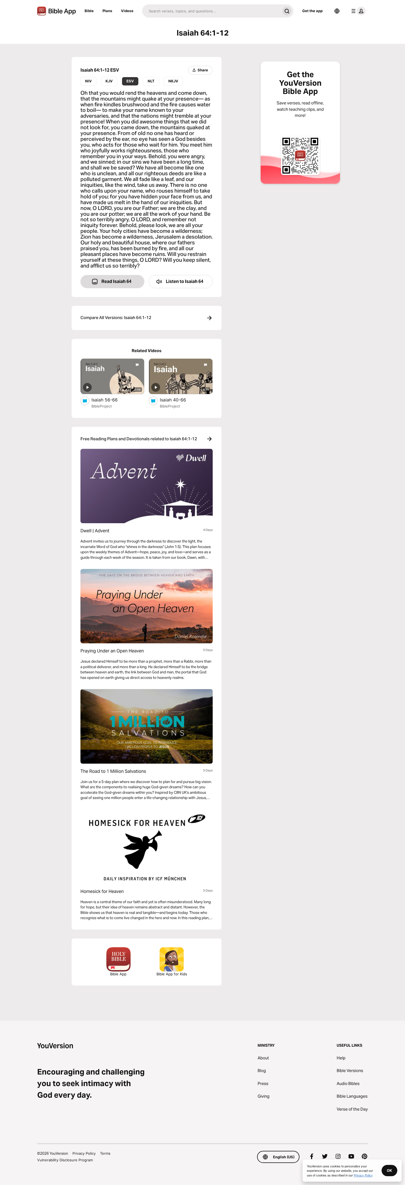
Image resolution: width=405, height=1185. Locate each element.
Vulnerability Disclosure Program (65, 1160)
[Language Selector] (336, 11)
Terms (105, 1153)
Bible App (118, 974)
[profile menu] (357, 11)
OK (389, 1170)
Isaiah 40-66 (178, 400)
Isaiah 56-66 (110, 400)
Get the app (312, 11)
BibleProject (101, 406)
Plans (107, 11)
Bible (89, 11)
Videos (127, 11)
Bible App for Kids (171, 974)
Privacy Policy (84, 1153)
